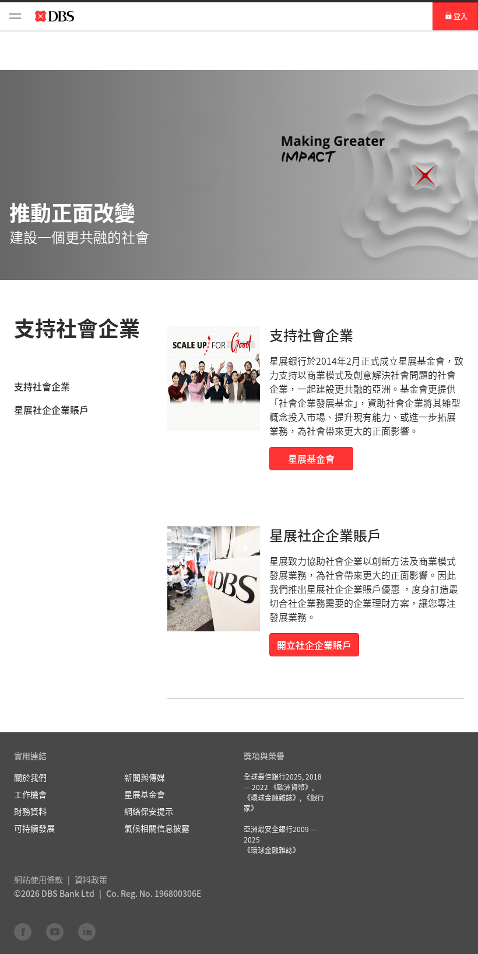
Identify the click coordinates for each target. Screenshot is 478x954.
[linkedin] (87, 931)
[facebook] (22, 931)
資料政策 (91, 879)
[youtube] (55, 931)
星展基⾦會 (311, 459)
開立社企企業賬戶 (314, 645)
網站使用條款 (38, 879)
